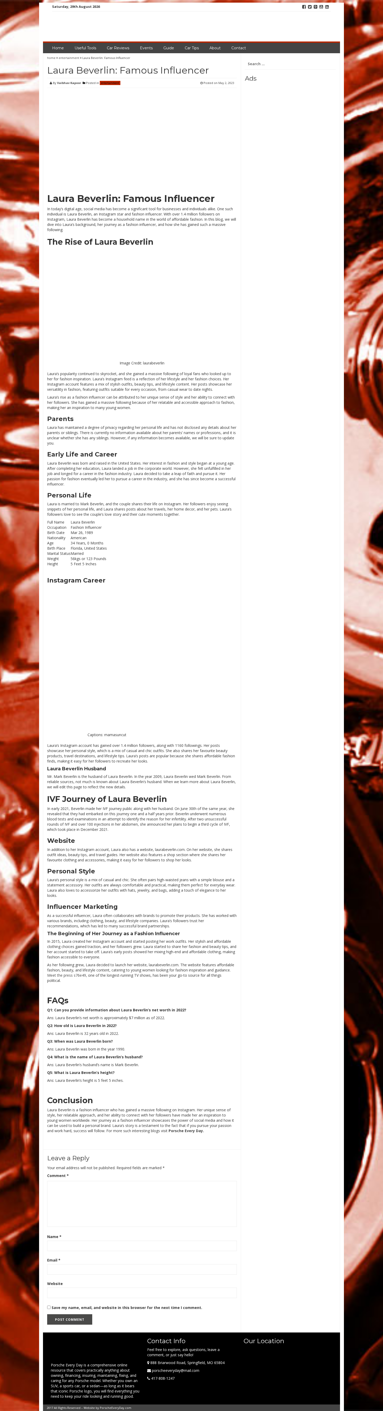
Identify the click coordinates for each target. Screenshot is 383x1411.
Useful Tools (85, 48)
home (51, 58)
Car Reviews (118, 48)
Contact (238, 48)
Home (58, 48)
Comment (58, 1175)
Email (53, 1260)
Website (55, 1283)
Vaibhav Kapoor (69, 83)
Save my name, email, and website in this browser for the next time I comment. (127, 1307)
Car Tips (192, 48)
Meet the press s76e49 (66, 975)
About (215, 48)
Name (54, 1236)
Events (146, 48)
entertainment (69, 58)
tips (84, 854)
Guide (168, 48)
